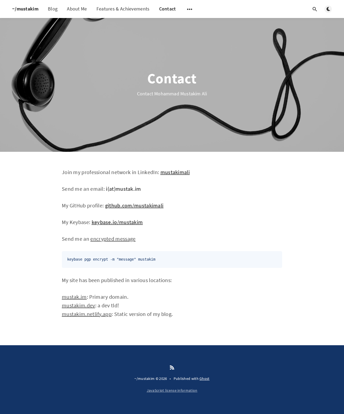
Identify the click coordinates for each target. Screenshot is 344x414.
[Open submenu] (189, 9)
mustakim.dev (78, 305)
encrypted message (112, 238)
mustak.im (74, 296)
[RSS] (172, 367)
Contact (167, 9)
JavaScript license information (172, 390)
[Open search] (314, 9)
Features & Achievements (123, 9)
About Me (77, 9)
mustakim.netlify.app (87, 314)
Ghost (204, 378)
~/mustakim (25, 9)
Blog (53, 9)
